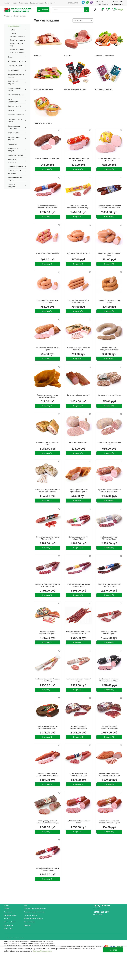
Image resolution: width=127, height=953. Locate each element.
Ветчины (13, 33)
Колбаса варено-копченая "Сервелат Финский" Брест (109, 680)
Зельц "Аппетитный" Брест (78, 442)
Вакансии (27, 925)
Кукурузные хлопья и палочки (16, 76)
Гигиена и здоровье (15, 166)
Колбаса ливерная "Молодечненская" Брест (109, 349)
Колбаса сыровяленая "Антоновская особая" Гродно (78, 207)
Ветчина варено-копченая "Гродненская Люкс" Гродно (109, 774)
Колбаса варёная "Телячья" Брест (47, 158)
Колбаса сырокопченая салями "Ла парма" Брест (47, 538)
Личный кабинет (9, 922)
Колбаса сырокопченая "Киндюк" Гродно (78, 680)
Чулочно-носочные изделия (15, 179)
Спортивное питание (15, 95)
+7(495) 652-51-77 (101, 912)
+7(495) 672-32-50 (102, 4)
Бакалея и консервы (15, 66)
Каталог (7, 3)
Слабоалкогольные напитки (15, 120)
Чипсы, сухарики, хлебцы (14, 89)
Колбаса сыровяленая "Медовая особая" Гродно (47, 680)
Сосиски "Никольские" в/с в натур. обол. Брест (78, 301)
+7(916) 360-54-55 (102, 2)
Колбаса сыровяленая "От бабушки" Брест (78, 538)
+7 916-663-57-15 (117, 4)
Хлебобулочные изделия (14, 138)
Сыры (10, 57)
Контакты (48, 3)
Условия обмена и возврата (33, 918)
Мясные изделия (14, 26)
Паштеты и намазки (17, 53)
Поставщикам (8, 925)
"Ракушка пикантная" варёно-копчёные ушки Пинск (48, 396)
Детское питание (14, 70)
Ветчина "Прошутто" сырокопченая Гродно (78, 727)
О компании (23, 3)
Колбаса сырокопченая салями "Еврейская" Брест (109, 585)
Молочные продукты (15, 61)
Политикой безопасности (42, 951)
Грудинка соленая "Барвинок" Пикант (47, 443)
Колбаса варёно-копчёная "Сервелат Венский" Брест (47, 207)
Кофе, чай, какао (14, 133)
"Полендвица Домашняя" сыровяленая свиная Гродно (47, 822)
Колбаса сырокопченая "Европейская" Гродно (78, 774)
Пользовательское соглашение (34, 912)
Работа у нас (8, 929)
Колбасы (13, 30)
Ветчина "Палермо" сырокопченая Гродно (109, 727)
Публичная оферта (30, 915)
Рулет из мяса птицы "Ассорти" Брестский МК (78, 349)
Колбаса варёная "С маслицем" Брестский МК (78, 159)
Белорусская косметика (12, 161)
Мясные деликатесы (17, 40)
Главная (14, 3)
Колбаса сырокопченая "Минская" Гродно (109, 633)
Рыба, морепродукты (13, 100)
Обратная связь (29, 922)
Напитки (11, 110)
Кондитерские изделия (13, 82)
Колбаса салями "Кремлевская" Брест (78, 822)
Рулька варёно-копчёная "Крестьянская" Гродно (78, 491)
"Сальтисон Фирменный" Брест (109, 395)
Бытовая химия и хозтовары (14, 172)
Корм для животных (15, 155)
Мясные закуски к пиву (16, 44)
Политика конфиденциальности (35, 908)
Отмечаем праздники (12, 185)
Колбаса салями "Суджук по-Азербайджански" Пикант (47, 727)
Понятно (113, 950)
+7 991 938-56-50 (117, 2)
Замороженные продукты (13, 149)
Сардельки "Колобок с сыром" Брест (109, 254)
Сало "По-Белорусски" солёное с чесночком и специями (47, 491)
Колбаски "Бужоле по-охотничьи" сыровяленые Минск (78, 633)
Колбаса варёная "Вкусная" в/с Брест (47, 349)
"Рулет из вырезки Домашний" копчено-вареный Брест (109, 491)
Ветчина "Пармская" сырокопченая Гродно (47, 633)
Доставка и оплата (37, 3)
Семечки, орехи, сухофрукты (14, 127)
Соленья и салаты (14, 106)
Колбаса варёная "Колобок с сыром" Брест (109, 159)
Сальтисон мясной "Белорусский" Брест (109, 443)
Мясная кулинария (17, 49)
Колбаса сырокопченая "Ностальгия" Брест (109, 538)
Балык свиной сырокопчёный (78, 395)
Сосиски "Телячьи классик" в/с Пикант (109, 301)
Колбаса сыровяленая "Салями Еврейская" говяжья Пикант (109, 207)
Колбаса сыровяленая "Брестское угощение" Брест (47, 585)
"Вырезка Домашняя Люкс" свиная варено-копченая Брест (47, 774)
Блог (25, 905)
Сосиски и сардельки (17, 37)
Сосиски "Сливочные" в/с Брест (47, 253)
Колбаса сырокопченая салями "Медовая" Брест (78, 585)
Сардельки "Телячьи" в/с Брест (78, 253)
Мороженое (12, 144)
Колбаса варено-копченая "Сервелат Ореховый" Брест (109, 822)
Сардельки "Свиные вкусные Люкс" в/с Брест (47, 301)
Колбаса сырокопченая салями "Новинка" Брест (47, 869)
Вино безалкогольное (16, 115)
